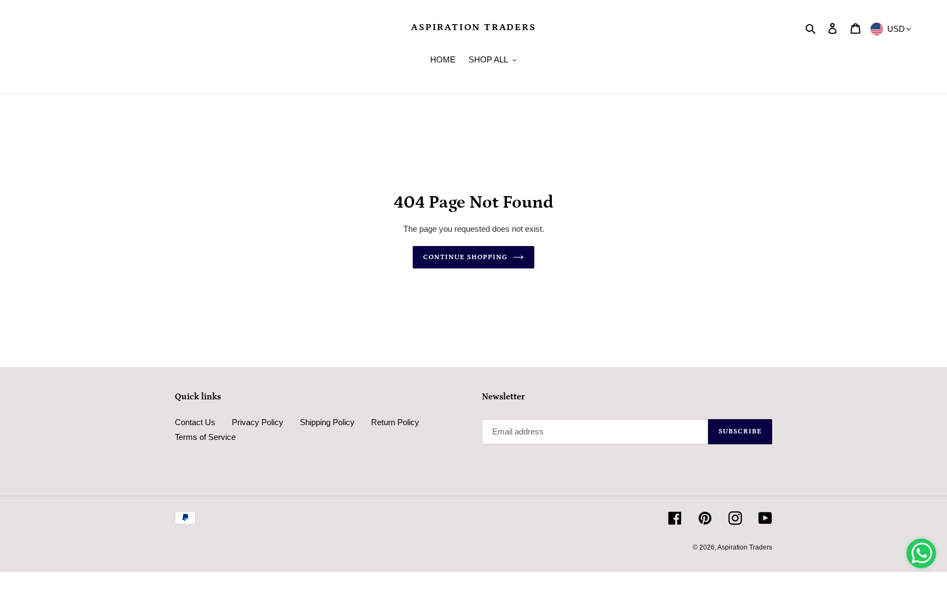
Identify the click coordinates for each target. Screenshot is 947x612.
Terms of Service (205, 437)
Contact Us (195, 422)
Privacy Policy (257, 422)
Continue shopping (465, 257)
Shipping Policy (327, 422)
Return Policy (395, 422)
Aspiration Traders (473, 27)
